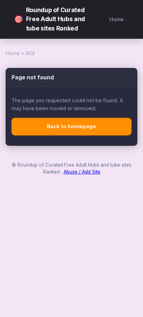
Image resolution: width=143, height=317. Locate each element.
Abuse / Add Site (82, 172)
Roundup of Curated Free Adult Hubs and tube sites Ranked (49, 19)
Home (116, 19)
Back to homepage (71, 126)
